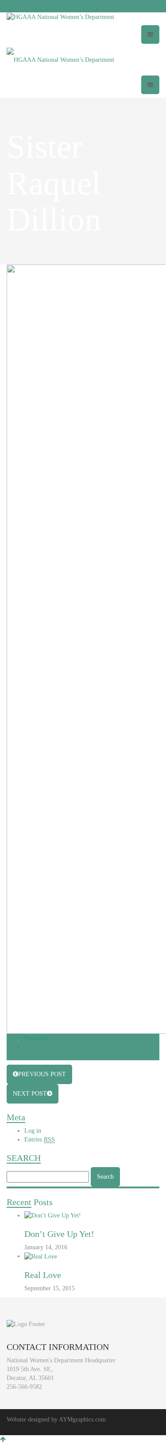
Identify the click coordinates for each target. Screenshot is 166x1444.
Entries (39, 1139)
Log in (32, 1130)
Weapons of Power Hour (55, 1046)
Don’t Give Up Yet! (59, 1234)
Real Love (42, 1275)
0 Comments (40, 1055)
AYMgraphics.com (82, 1419)
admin (58, 1038)
